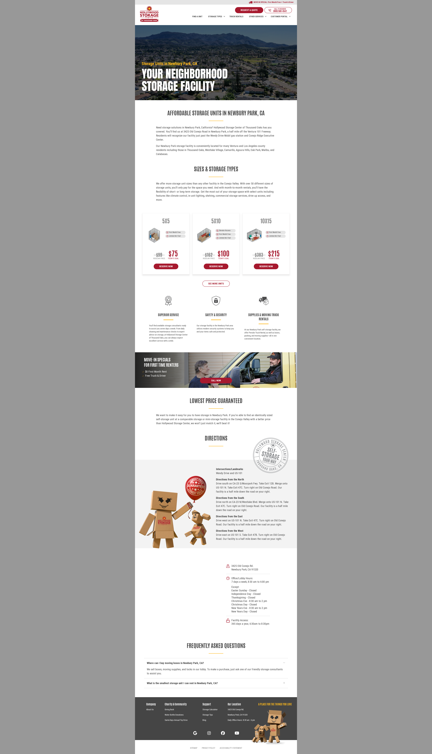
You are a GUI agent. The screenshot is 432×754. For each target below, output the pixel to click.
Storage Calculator (210, 709)
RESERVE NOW (166, 266)
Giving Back (169, 709)
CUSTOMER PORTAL (279, 16)
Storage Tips (207, 715)
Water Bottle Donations (174, 715)
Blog (204, 720)
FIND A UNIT (197, 16)
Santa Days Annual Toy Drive (176, 720)
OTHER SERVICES (256, 16)
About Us (150, 709)
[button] (224, 14)
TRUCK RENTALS (236, 16)
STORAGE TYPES (215, 16)
